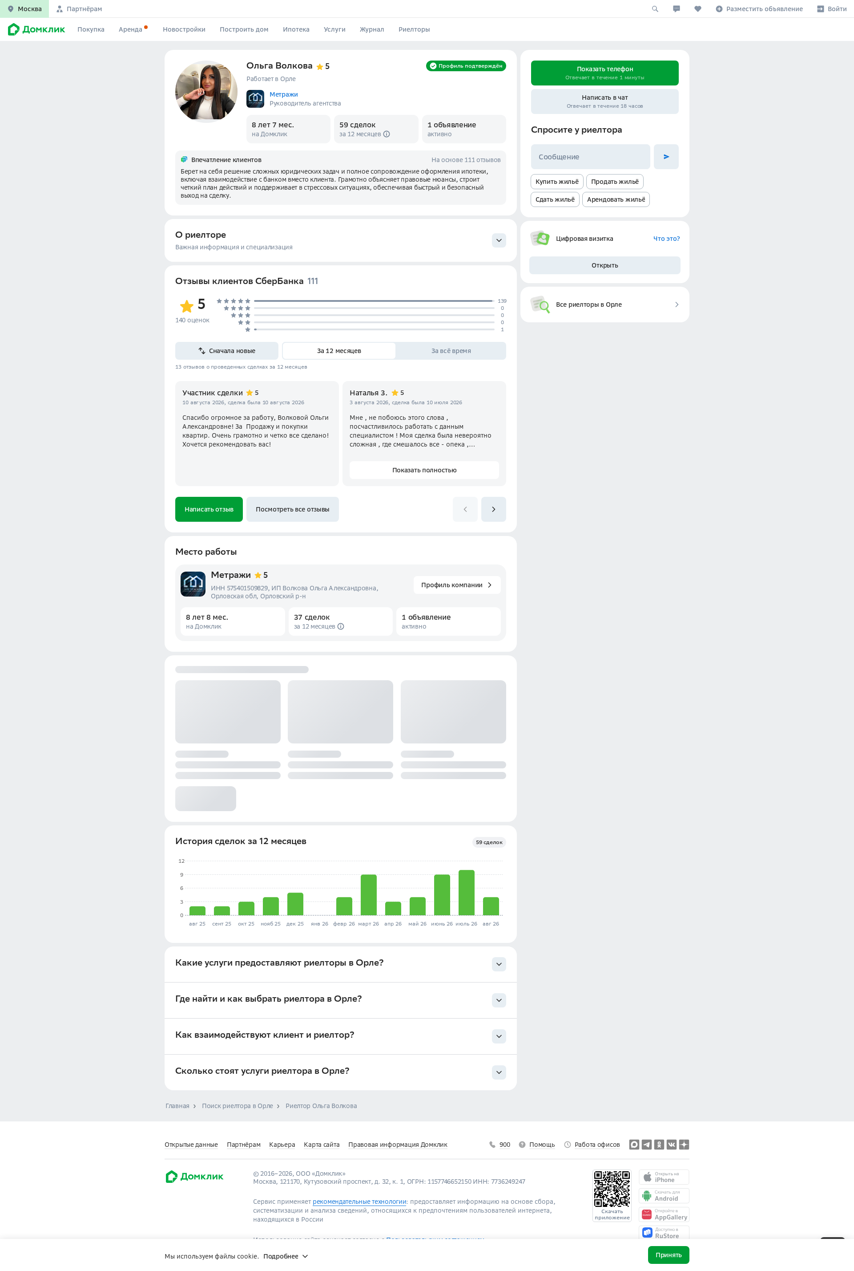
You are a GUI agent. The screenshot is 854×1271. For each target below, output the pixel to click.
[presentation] (341, 240)
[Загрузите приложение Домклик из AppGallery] (664, 1214)
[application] (339, 889)
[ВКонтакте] (671, 1144)
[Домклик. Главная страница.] (35, 29)
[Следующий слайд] (493, 509)
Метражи (231, 576)
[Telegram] (646, 1144)
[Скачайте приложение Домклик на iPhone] (664, 1177)
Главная (177, 1106)
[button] (24, 9)
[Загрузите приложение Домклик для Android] (664, 1195)
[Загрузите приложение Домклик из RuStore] (664, 1233)
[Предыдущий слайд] (465, 509)
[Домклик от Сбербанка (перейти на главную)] (194, 1182)
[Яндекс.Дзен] (684, 1144)
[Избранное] (698, 9)
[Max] (634, 1144)
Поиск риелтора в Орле (237, 1106)
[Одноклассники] (659, 1144)
